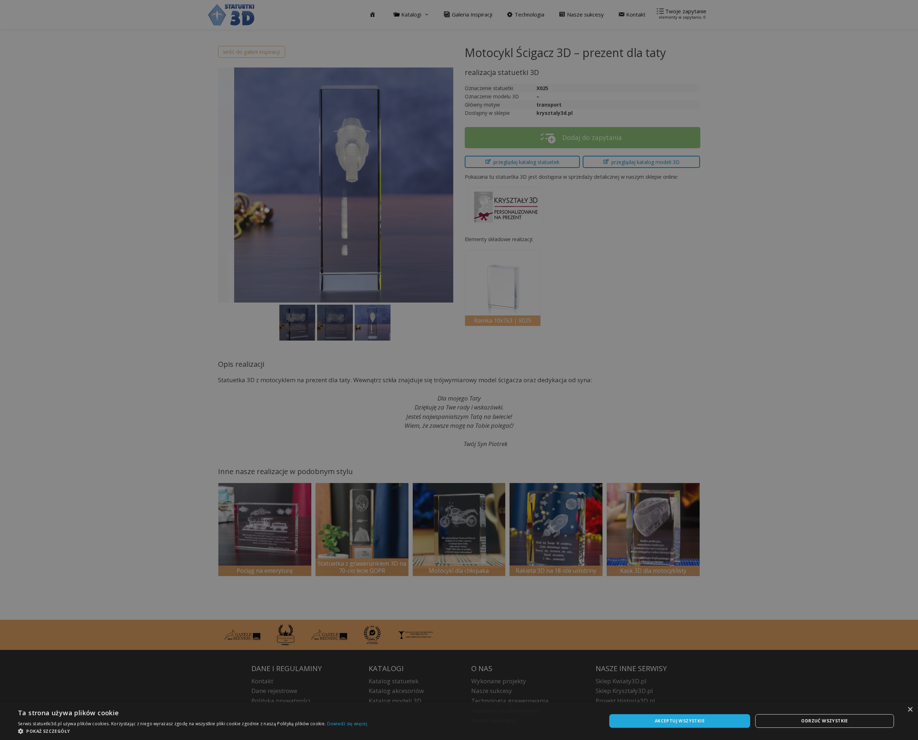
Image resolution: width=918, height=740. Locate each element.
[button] (192, 731)
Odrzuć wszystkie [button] (824, 721)
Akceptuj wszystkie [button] (680, 721)
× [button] (910, 709)
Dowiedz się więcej (347, 724)
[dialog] (459, 721)
